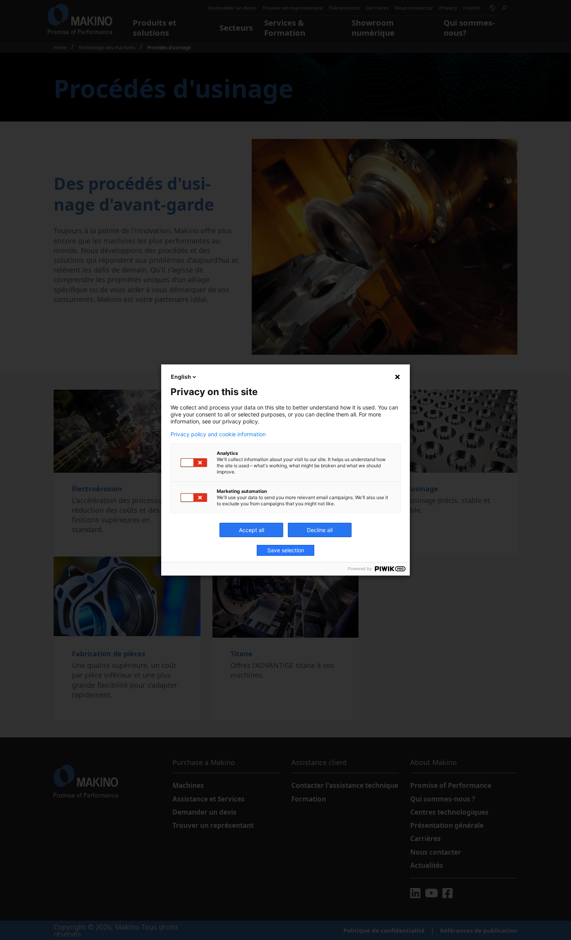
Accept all (251, 530)
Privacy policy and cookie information (218, 434)
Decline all (320, 530)
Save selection (285, 550)
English (181, 376)
